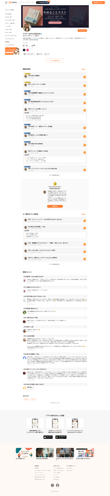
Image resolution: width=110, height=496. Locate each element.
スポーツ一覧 (8, 32)
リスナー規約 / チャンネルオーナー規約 (42, 470)
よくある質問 (56, 477)
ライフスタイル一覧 (9, 20)
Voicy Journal (69, 468)
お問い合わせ (56, 479)
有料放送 (7, 41)
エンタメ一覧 (8, 29)
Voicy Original (8, 14)
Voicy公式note (69, 470)
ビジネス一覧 (8, 17)
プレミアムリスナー (9, 38)
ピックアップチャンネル (11, 35)
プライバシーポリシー (39, 472)
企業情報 (36, 468)
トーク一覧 (7, 26)
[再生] (84, 77)
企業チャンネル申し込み (58, 470)
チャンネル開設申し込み (58, 468)
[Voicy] (13, 2)
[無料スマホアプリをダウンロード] (12, 51)
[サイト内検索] (32, 2)
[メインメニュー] (6, 2)
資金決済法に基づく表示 (39, 479)
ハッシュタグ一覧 (9, 45)
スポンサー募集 (57, 472)
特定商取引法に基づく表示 (40, 477)
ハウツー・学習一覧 (9, 23)
